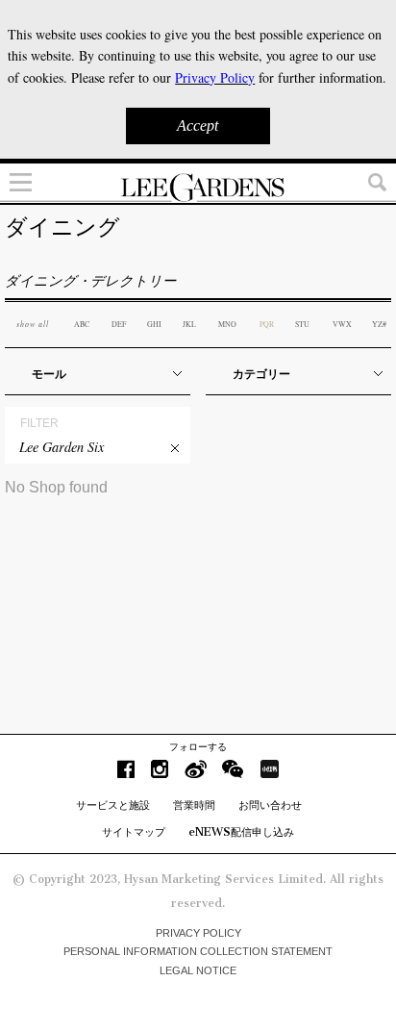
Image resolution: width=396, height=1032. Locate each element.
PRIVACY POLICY (198, 933)
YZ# (379, 324)
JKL (189, 324)
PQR (267, 324)
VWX (342, 324)
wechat (233, 769)
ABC (81, 324)
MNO (227, 324)
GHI (154, 324)
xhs (269, 769)
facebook (126, 769)
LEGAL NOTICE (198, 970)
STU (302, 324)
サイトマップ (133, 832)
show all (32, 323)
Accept (197, 125)
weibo (196, 769)
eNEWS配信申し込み (241, 832)
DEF (118, 324)
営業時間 (194, 805)
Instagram (159, 769)
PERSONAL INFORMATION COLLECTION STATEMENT (198, 951)
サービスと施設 (113, 805)
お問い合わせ (270, 805)
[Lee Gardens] (198, 187)
